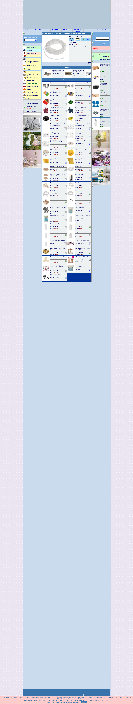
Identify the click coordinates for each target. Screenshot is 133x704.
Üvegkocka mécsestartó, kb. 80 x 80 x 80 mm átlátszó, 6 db (83, 124)
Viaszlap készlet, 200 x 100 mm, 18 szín (82, 91)
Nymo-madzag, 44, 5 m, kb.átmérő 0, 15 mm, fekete (104, 84)
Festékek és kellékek (31, 65)
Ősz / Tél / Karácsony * (32, 53)
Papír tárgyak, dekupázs (32, 72)
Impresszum (53, 695)
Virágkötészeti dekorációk (33, 78)
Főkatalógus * (30, 50)
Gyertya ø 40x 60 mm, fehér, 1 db (82, 232)
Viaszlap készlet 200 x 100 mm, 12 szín (57, 99)
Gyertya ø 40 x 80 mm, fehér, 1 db (57, 240)
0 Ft (108, 56)
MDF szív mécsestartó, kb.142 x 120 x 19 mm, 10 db (58, 175)
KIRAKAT (67, 67)
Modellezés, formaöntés (32, 83)
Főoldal (45, 695)
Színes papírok (30, 56)
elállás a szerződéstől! (75, 695)
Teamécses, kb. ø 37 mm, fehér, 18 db (83, 140)
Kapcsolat (62, 695)
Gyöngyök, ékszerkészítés (32, 92)
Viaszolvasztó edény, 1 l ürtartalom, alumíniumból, (82, 83)
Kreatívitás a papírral (31, 59)
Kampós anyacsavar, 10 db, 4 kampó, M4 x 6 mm (105, 110)
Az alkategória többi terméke (66, 80)
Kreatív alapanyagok (31, 80)
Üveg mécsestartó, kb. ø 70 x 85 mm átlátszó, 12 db (83, 132)
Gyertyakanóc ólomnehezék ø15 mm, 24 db (58, 208)
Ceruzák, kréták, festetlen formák (32, 68)
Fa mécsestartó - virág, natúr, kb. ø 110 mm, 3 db (57, 257)
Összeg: (105, 56)
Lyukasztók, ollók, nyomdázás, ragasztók (34, 62)
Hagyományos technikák (32, 86)
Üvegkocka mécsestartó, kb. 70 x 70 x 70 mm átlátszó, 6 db (58, 132)
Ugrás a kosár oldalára (105, 59)
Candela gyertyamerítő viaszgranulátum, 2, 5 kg (80, 265)
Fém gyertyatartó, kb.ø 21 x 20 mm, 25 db (58, 249)
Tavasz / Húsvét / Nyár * (32, 47)
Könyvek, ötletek (30, 98)
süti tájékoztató (57, 702)
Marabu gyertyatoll (79, 174)
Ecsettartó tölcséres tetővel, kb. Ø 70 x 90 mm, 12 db (104, 75)
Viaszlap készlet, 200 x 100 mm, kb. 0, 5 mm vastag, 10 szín (58, 91)
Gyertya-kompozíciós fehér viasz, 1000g (57, 216)
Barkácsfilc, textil (30, 89)
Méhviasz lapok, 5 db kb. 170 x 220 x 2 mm (58, 158)
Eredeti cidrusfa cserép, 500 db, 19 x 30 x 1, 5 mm (105, 65)
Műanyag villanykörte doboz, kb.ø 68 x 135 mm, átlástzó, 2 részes (104, 120)
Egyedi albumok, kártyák (32, 75)
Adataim (87, 695)
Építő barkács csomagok (32, 95)
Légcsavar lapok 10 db (105, 101)
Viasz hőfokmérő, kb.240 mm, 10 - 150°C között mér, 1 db (57, 124)
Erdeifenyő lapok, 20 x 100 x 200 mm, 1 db (105, 93)
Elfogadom (84, 702)
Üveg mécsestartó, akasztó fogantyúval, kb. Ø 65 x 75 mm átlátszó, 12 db (57, 142)
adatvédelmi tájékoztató (71, 702)
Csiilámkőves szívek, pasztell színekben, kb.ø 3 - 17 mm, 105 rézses (57, 266)
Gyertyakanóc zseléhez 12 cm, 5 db (82, 199)
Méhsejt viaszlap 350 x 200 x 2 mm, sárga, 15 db (82, 158)
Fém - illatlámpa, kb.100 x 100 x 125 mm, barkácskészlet (83, 249)
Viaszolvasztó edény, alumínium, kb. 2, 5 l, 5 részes (58, 83)
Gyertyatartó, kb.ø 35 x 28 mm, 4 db (58, 199)
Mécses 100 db (78, 166)
